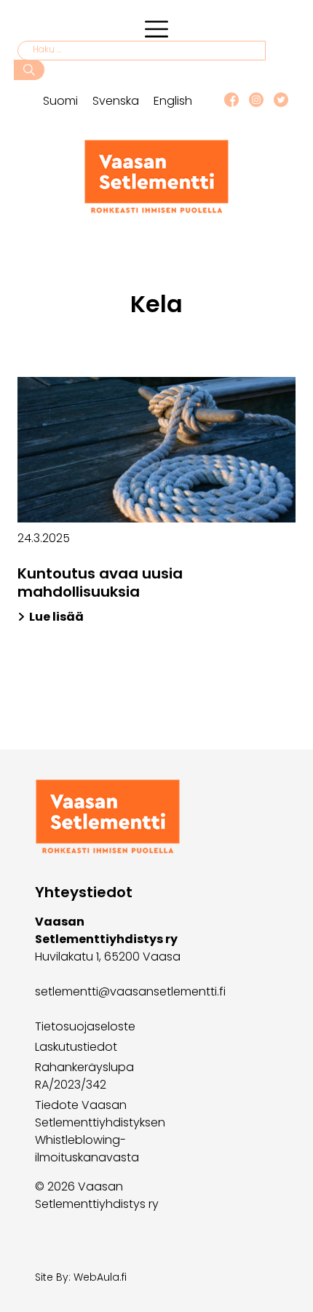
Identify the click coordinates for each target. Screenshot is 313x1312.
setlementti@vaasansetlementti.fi (130, 991)
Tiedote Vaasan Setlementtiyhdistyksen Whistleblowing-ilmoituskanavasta (100, 1131)
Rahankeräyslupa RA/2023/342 (84, 1076)
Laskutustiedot (76, 1046)
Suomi (60, 100)
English (173, 100)
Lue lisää (56, 616)
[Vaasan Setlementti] (156, 210)
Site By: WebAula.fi (81, 1277)
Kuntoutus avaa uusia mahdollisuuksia (100, 582)
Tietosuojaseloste (85, 1026)
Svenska (115, 100)
